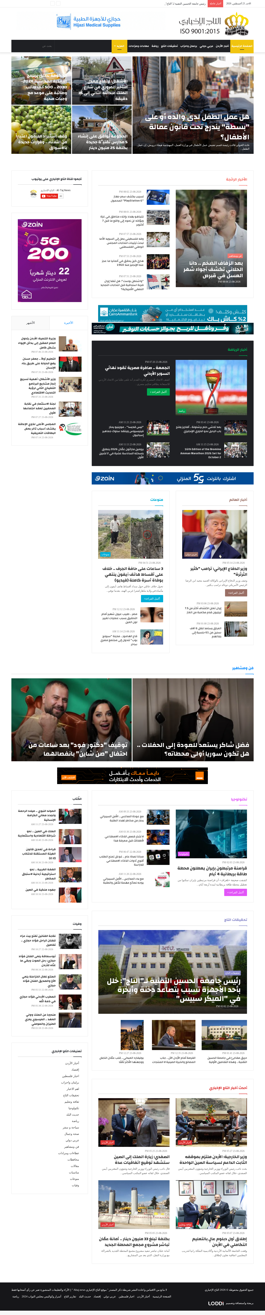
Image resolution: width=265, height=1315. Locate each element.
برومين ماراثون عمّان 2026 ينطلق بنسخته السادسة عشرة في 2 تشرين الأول (121, 453)
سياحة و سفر (71, 1127)
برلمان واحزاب (188, 46)
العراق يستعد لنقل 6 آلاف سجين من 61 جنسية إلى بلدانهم (205, 632)
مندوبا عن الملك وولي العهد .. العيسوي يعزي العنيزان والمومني (40, 1019)
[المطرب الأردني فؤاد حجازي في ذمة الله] (70, 1002)
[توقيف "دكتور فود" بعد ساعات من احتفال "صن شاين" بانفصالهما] (71, 719)
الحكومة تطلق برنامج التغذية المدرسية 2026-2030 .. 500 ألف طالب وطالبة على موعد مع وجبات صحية (44, 87)
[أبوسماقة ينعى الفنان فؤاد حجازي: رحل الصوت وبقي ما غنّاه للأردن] (70, 961)
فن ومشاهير (71, 1146)
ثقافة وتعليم (72, 1101)
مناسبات (74, 1172)
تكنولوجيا (74, 1108)
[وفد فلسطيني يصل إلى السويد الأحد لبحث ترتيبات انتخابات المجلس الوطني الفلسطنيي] (158, 239)
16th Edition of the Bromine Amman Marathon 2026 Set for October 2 (200, 453)
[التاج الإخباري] (215, 23)
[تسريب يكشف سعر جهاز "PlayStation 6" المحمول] (158, 197)
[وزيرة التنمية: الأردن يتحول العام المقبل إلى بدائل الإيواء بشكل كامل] (70, 343)
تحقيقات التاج (169, 46)
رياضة (155, 46)
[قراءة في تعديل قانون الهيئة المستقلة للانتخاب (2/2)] (70, 854)
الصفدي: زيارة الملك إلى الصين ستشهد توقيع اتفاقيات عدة (142, 1159)
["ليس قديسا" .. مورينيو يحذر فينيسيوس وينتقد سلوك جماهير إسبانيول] (158, 427)
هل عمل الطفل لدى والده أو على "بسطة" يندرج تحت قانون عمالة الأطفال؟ (197, 127)
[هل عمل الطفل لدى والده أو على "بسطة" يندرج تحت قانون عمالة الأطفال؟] (193, 105)
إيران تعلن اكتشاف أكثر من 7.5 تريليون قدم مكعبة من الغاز (203, 610)
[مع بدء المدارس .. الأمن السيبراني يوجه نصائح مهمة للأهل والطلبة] (162, 879)
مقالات (75, 1166)
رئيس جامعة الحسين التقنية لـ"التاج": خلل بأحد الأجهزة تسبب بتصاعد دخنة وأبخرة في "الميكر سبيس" (150, 3)
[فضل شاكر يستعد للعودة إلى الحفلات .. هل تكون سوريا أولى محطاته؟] (193, 719)
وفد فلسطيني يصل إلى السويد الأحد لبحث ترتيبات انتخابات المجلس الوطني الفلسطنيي (121, 243)
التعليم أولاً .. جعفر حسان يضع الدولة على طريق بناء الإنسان (39, 363)
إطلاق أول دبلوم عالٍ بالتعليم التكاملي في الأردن (219, 1241)
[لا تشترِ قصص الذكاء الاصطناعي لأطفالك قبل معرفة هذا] (158, 837)
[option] (132, 105)
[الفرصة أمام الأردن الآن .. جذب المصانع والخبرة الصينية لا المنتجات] (173, 1035)
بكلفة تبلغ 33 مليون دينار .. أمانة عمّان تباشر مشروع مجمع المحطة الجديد (134, 1241)
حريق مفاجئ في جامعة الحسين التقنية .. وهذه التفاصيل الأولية (227, 1060)
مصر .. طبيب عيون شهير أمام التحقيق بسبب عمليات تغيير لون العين (119, 618)
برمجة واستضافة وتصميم (239, 1303)
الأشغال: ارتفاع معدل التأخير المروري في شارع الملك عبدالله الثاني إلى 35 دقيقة (103, 89)
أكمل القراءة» (236, 592)
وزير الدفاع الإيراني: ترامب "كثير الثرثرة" (218, 571)
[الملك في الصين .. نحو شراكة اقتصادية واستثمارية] (70, 836)
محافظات (73, 1159)
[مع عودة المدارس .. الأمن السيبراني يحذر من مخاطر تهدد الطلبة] (158, 817)
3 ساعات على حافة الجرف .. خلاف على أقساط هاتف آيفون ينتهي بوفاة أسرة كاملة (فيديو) (132, 574)
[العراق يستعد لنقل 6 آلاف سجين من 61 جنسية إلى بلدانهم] (235, 629)
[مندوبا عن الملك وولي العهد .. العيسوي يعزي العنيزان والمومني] (70, 1020)
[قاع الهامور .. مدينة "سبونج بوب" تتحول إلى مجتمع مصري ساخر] (151, 637)
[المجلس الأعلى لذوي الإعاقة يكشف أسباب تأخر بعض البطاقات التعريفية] (70, 429)
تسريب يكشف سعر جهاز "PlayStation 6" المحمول (127, 198)
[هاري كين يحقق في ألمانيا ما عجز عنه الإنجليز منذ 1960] (158, 261)
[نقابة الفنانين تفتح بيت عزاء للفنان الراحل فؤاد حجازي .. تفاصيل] (70, 941)
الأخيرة (68, 322)
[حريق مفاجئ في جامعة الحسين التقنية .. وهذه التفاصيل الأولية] (224, 1035)
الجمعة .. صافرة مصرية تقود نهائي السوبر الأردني (137, 370)
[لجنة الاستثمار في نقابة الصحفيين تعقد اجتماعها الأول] (70, 409)
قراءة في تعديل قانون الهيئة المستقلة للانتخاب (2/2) (39, 854)
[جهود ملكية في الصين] (70, 895)
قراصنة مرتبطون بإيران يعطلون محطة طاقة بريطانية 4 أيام (212, 871)
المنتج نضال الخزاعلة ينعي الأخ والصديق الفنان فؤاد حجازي (39, 981)
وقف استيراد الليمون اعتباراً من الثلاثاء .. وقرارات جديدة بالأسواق (41, 142)
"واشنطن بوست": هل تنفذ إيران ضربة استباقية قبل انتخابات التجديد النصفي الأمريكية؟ (122, 285)
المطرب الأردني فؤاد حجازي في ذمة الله (37, 999)
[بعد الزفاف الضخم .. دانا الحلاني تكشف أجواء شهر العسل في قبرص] (211, 238)
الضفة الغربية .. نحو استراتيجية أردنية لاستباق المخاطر (39, 874)
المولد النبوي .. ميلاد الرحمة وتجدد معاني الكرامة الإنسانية (37, 815)
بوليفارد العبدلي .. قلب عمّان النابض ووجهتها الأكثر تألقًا (121, 1060)
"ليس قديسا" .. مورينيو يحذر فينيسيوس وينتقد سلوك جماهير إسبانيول (123, 431)
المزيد (120, 46)
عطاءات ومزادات (139, 46)
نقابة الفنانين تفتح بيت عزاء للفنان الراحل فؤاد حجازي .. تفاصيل (38, 940)
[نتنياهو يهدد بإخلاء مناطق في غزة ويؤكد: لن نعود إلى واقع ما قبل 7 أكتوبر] (158, 217)
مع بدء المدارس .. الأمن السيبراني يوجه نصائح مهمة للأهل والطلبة (123, 881)
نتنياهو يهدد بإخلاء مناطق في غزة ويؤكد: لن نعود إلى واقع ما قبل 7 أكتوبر (122, 220)
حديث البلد (72, 1114)
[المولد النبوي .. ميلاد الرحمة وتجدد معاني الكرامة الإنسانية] (70, 816)
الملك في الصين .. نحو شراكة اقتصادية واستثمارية (37, 834)
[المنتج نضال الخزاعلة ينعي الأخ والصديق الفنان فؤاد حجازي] (70, 982)
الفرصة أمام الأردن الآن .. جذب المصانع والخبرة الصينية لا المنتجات (173, 1060)
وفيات (75, 1185)
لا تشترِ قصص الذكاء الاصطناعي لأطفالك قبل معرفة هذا (124, 838)
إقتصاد (75, 1069)
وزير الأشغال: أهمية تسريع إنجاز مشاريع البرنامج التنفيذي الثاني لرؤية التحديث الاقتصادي (38, 385)
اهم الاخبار (73, 1088)
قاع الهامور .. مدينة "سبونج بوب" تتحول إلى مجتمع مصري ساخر (118, 640)
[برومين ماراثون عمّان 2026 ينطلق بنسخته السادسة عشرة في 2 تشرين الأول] (158, 450)
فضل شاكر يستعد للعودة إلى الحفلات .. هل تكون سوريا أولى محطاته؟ (193, 749)
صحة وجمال (71, 1133)
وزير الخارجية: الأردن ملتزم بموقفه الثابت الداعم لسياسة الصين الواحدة (213, 1159)
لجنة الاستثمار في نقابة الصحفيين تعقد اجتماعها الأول (39, 408)
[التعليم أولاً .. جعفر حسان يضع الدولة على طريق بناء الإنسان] (70, 364)
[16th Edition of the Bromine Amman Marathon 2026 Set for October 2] (235, 450)
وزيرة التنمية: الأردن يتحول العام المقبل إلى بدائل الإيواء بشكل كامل (37, 343)
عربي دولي (206, 46)
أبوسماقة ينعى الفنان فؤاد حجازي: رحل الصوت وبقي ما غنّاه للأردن (37, 961)
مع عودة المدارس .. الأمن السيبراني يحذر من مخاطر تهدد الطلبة (122, 818)
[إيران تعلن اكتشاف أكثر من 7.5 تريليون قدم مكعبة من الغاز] (235, 609)
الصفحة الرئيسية (241, 46)
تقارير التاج (70, 1296)
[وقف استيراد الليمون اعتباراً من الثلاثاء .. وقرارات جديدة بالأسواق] (41, 130)
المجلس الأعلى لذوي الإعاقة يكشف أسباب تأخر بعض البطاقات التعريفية (37, 428)
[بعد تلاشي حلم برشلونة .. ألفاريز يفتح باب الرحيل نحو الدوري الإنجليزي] (235, 427)
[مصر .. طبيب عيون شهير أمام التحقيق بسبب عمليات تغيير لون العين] (151, 614)
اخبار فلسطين (70, 1076)
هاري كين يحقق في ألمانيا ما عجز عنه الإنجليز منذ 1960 (123, 263)
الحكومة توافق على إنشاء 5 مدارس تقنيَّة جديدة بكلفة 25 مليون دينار (103, 142)
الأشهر (30, 322)
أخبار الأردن (222, 46)
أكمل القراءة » (158, 391)
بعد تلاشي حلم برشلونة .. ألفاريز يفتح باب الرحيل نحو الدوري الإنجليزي (198, 429)
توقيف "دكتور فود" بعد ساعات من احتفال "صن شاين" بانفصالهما (78, 749)
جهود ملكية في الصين (40, 889)
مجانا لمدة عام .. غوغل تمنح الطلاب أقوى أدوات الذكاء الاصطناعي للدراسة (121, 860)
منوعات (74, 1178)
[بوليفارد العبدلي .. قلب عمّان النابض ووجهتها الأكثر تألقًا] (132, 1035)
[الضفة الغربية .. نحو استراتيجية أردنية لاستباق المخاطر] (70, 874)
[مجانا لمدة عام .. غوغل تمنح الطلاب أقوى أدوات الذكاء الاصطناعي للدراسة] (158, 857)
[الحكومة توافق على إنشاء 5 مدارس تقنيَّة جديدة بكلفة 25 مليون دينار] (102, 130)
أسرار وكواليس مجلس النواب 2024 (41, 1296)
